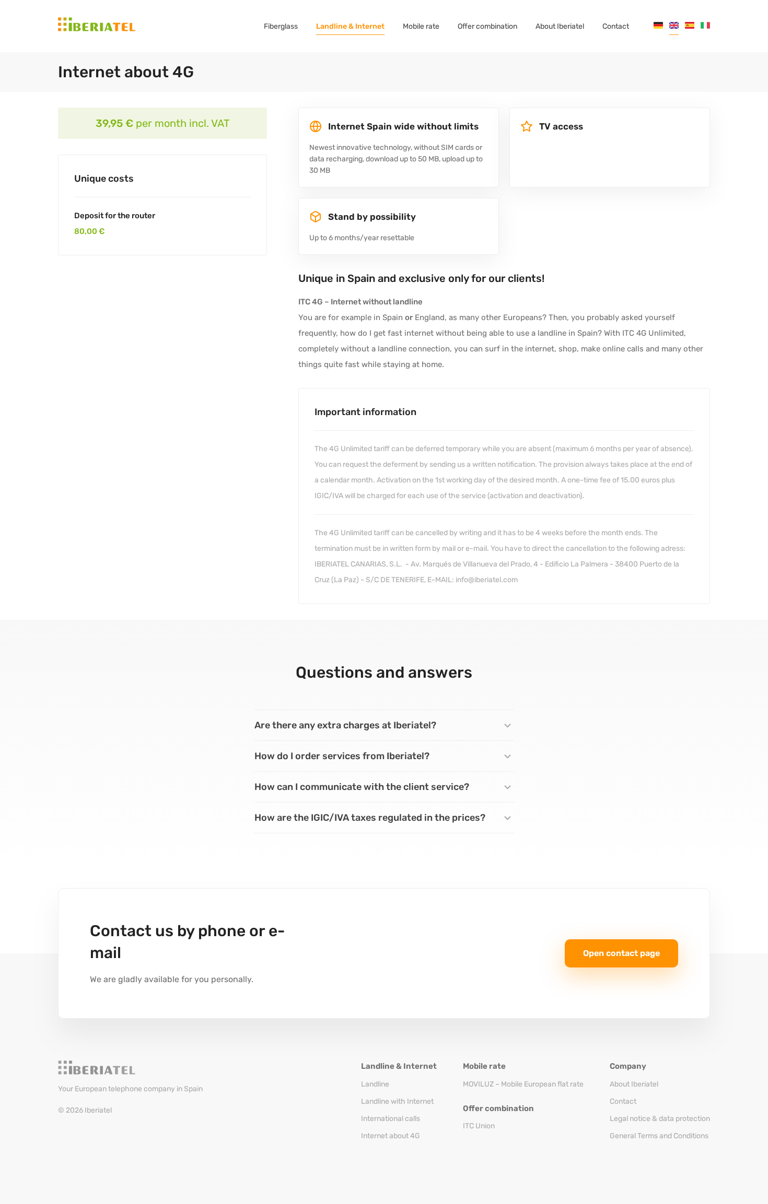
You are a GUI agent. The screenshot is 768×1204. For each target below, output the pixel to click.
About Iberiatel (634, 1084)
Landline (375, 1084)
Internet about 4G (390, 1135)
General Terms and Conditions (659, 1135)
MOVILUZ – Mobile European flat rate (523, 1084)
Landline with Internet (397, 1101)
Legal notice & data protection (660, 1118)
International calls (390, 1118)
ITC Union (479, 1126)
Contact (623, 1101)
